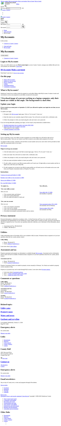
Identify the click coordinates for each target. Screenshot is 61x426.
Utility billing (13, 246)
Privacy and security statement (14, 396)
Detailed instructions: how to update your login (18, 125)
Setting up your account (10, 81)
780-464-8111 (4, 365)
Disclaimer (3, 396)
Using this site (25, 396)
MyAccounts (7, 37)
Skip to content (4, 1)
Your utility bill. (46, 192)
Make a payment (18, 70)
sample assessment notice (17, 273)
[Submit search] (23, 26)
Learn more (19, 66)
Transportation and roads (10, 403)
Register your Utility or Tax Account (12, 177)
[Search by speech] (23, 8)
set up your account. (19, 73)
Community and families (10, 400)
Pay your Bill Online (8, 183)
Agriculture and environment (11, 408)
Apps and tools (7, 31)
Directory (6, 341)
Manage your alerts (5, 333)
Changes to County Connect (11, 43)
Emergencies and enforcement (11, 406)
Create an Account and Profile (11, 175)
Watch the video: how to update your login (14, 126)
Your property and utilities (10, 404)
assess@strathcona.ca (9, 293)
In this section (4, 55)
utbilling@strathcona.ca (13, 243)
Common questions (12, 129)
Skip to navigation (13, 1)
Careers (6, 345)
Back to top (3, 394)
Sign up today (4, 385)
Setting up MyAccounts (10, 134)
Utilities (6, 84)
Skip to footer (30, 1)
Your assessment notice (48, 204)
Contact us (5, 362)
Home (5, 30)
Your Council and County (10, 399)
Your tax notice (46, 208)
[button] (17, 4)
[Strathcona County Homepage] (8, 4)
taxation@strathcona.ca (13, 262)
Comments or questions (10, 86)
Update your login (8, 104)
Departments (7, 340)
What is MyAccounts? (9, 79)
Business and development (10, 407)
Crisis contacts (7, 343)
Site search (3, 8)
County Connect (8, 344)
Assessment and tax (9, 85)
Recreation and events (9, 401)
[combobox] (13, 8)
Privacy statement (8, 82)
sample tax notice (15, 275)
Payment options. (46, 269)
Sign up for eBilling (8, 180)
